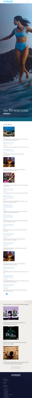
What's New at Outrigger (15, 367)
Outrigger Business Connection (8, 394)
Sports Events (6, 393)
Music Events (6, 392)
